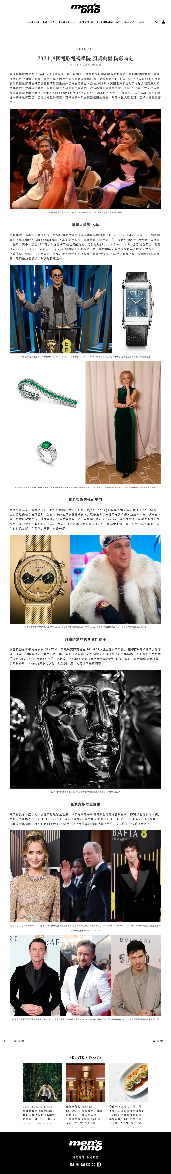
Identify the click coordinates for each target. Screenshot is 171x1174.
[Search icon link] (156, 22)
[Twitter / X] (94, 1165)
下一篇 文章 (157, 1041)
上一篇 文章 (14, 1041)
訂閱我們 (78, 1157)
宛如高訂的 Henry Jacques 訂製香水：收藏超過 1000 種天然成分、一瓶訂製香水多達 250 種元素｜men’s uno (84, 1115)
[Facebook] (72, 1165)
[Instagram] (77, 1165)
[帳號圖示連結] (163, 22)
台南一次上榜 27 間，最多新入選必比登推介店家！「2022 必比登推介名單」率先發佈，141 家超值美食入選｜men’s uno (126, 1115)
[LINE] (83, 1165)
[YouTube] (88, 1165)
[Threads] (99, 1165)
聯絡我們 (93, 1157)
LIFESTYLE (85, 49)
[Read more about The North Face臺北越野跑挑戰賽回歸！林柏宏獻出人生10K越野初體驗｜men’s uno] (42, 1082)
